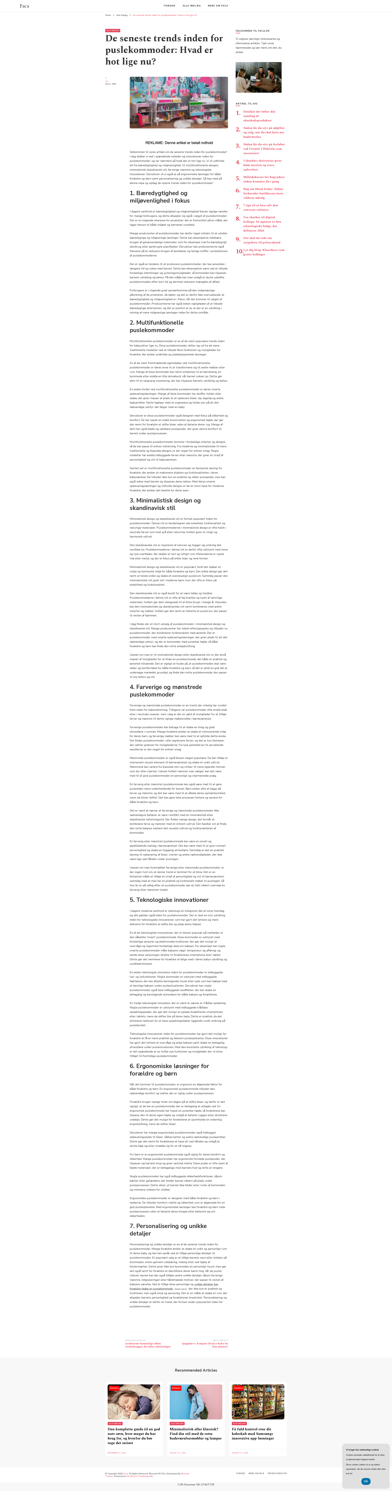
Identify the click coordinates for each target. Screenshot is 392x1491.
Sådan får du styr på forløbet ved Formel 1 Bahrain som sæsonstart (264, 149)
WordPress (131, 1476)
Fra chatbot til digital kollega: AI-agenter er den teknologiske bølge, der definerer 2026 (262, 224)
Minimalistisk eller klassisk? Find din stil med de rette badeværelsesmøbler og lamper (196, 1433)
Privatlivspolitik (145, 1476)
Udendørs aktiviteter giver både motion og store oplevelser (262, 165)
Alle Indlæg (192, 5)
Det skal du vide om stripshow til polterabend (261, 240)
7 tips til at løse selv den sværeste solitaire (260, 207)
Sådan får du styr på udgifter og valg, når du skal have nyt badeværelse (264, 132)
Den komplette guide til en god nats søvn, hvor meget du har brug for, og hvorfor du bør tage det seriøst (134, 1436)
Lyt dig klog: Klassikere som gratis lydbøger (264, 252)
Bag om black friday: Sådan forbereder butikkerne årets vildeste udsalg (263, 193)
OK (366, 1481)
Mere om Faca (218, 5)
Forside (170, 5)
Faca (24, 5)
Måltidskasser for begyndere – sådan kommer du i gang (265, 179)
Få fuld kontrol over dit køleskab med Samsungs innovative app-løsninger (253, 1433)
